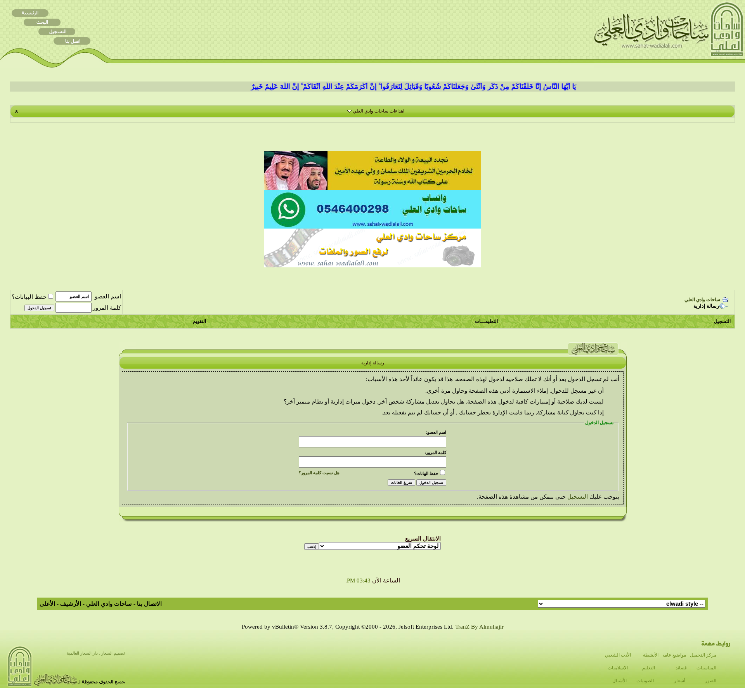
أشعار (679, 680)
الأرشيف (70, 604)
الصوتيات (645, 680)
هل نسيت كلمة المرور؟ (319, 472)
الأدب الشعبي (618, 655)
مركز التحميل (703, 655)
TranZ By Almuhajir (479, 627)
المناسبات (706, 668)
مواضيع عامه (674, 655)
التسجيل (722, 321)
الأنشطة (650, 655)
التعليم (648, 668)
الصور (710, 680)
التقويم (199, 321)
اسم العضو (108, 296)
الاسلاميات (618, 668)
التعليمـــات (486, 321)
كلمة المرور (107, 308)
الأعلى (47, 604)
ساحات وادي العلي (702, 299)
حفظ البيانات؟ (29, 297)
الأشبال (619, 680)
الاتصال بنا (149, 604)
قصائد (681, 668)
